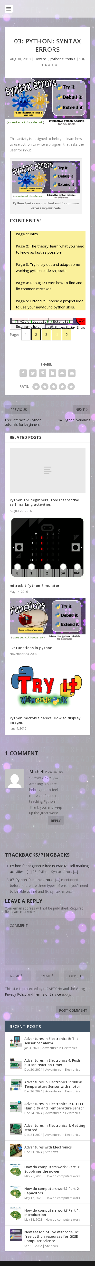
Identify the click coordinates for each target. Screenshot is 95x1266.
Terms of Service (47, 994)
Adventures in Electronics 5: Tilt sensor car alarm (51, 1040)
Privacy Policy (15, 994)
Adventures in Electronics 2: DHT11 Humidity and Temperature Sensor (54, 1105)
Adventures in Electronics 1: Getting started (54, 1127)
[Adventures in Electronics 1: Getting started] (16, 1129)
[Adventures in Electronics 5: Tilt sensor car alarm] (16, 1042)
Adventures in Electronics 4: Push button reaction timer (52, 1062)
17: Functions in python (31, 647)
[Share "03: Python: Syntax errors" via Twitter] (33, 373)
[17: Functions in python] (48, 619)
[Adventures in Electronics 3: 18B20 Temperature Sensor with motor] (16, 1085)
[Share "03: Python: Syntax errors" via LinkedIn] (52, 373)
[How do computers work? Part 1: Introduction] (16, 1213)
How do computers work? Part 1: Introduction (52, 1212)
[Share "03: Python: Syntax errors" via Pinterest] (43, 373)
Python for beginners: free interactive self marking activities (44, 502)
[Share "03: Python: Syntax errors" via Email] (72, 373)
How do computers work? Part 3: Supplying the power (52, 1169)
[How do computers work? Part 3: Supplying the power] (16, 1170)
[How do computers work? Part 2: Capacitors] (16, 1192)
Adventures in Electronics (59, 1048)
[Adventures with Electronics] (16, 1150)
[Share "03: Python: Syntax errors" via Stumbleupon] (62, 373)
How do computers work (63, 1176)
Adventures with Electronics (48, 1147)
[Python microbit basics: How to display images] (48, 685)
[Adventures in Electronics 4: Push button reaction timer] (16, 1064)
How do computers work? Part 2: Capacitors (52, 1190)
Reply (56, 820)
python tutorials (62, 59)
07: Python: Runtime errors (31, 879)
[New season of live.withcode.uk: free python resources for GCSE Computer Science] (16, 1235)
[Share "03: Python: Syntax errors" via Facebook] (23, 373)
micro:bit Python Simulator (35, 585)
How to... (41, 59)
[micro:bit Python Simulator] (48, 548)
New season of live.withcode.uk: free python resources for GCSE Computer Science (51, 1236)
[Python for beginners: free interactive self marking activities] (48, 470)
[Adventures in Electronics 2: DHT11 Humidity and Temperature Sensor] (16, 1107)
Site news (51, 1152)
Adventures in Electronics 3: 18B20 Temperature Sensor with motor (53, 1084)
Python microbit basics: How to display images (45, 720)
